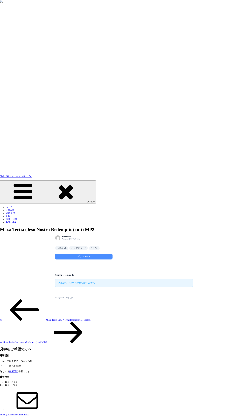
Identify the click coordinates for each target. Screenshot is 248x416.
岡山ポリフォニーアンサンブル (16, 176)
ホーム (9, 207)
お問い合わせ (13, 222)
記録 (8, 216)
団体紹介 (10, 210)
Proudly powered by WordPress (14, 414)
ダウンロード (83, 256)
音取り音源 (11, 219)
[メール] (27, 410)
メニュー (91, 202)
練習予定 (10, 213)
